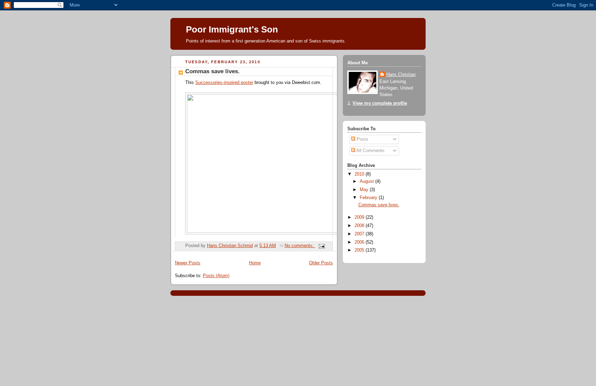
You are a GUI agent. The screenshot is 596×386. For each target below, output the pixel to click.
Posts (361, 139)
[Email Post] (321, 245)
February (369, 197)
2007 (360, 234)
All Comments (370, 150)
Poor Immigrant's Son (232, 29)
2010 (360, 174)
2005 (360, 250)
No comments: (300, 245)
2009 (360, 217)
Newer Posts (187, 263)
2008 (360, 225)
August (367, 181)
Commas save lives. (212, 71)
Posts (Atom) (216, 275)
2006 (360, 242)
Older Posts (321, 263)
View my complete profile (379, 103)
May (365, 189)
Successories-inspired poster (224, 82)
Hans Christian (401, 74)
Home (255, 263)
